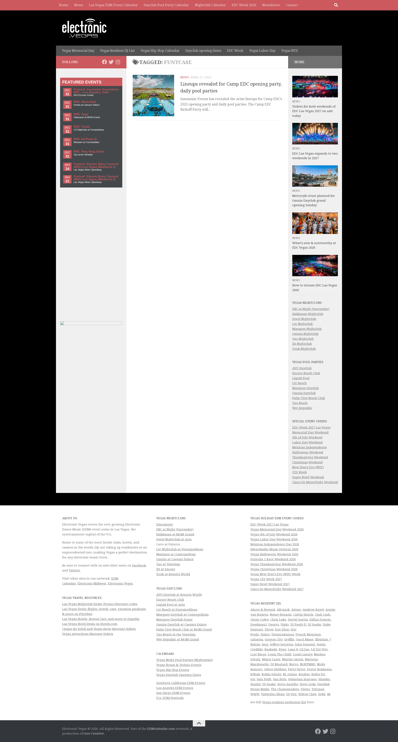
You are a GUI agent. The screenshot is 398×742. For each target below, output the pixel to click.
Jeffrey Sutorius (281, 644)
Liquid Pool (300, 378)
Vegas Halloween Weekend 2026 (274, 554)
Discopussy (164, 524)
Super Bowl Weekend (308, 477)
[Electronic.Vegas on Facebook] (104, 61)
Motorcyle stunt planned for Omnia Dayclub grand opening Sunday (313, 200)
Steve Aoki (308, 684)
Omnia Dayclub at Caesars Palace (181, 624)
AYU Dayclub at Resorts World (179, 595)
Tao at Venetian (168, 564)
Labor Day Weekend (307, 442)
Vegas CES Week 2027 (266, 579)
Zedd (321, 694)
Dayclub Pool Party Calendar (166, 5)
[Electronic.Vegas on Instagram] (117, 61)
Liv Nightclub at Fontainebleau (179, 549)
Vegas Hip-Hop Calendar (160, 51)
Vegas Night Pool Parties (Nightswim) (184, 660)
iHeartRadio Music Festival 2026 (274, 549)
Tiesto (305, 689)
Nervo (293, 664)
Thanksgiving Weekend (310, 457)
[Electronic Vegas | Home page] (84, 28)
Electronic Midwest (92, 583)
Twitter (74, 570)
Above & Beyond (262, 609)
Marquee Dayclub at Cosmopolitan (182, 614)
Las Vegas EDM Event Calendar (113, 5)
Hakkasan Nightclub (307, 314)
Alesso (296, 609)
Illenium (321, 639)
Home (63, 5)
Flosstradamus (283, 634)
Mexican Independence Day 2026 (274, 544)
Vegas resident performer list (284, 702)
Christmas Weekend (307, 462)
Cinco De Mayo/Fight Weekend (315, 482)
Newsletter (271, 5)
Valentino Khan (273, 694)
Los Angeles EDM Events (174, 688)
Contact (292, 5)
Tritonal (318, 689)
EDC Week (235, 51)
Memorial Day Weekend (310, 432)
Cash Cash (322, 614)
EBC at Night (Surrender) (310, 309)
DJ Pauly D (298, 624)
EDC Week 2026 (244, 5)
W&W (254, 694)
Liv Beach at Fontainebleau (176, 609)
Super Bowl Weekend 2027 (270, 584)
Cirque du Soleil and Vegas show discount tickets (99, 629)
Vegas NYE (289, 51)
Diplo (285, 624)
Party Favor (296, 669)
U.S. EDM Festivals (170, 698)
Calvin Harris (303, 614)
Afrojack (283, 609)
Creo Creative (94, 733)
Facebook (139, 565)
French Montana (308, 634)
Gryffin (289, 639)
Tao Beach (300, 403)
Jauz (265, 644)
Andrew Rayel (313, 609)
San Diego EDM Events (173, 693)
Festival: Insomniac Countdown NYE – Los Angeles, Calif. (96, 91)
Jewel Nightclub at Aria (174, 539)
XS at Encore (165, 569)
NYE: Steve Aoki (85, 101)
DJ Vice (291, 694)
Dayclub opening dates (203, 51)
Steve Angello (287, 684)
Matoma (311, 659)
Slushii (255, 684)
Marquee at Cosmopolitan (176, 554)
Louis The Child (279, 654)
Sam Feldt (264, 679)
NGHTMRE (307, 664)
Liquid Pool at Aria (170, 604)
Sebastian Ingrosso (302, 679)
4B (328, 694)
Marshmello (259, 664)
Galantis (256, 639)
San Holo (279, 679)
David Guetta (298, 619)
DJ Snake (314, 624)
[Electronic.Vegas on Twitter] (111, 61)
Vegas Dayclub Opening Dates (178, 675)
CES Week (299, 472)
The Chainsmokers (285, 689)
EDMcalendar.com (161, 729)
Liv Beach (299, 383)
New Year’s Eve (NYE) (308, 467)
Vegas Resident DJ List (117, 51)
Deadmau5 (258, 624)
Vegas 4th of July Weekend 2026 (273, 534)
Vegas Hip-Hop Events (172, 670)
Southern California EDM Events (180, 683)
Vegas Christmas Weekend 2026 (274, 569)
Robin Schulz (271, 674)
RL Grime (290, 674)
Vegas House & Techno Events (178, 665)
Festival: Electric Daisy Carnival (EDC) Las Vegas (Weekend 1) (96, 165)
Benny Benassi (280, 614)
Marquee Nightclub (307, 329)
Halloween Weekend (307, 452)
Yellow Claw (307, 694)
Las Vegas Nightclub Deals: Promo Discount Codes (99, 604)
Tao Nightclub (303, 339)
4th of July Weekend (307, 437)
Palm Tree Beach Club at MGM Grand (184, 629)
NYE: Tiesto (82, 126)
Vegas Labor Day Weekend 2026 (274, 539)
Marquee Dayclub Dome (174, 619)
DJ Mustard (279, 664)
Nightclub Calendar (210, 5)
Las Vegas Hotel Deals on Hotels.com (89, 624)
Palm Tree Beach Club (308, 398)
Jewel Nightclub (304, 319)
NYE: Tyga (81, 114)
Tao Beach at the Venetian (176, 634)
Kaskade (271, 649)
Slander (324, 679)
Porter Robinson (319, 669)
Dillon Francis (320, 619)
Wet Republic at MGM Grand (177, 639)
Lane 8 (293, 649)
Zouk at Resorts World (173, 574)
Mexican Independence (309, 447)
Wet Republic (302, 408)
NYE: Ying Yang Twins (89, 151)
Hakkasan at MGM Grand (175, 534)
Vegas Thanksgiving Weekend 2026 (276, 564)
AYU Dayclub (302, 368)
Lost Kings (258, 654)
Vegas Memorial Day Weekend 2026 (277, 529)
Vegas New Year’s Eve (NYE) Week (275, 574)
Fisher (265, 634)
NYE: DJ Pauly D (85, 139)
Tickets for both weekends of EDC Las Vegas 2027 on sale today (313, 111)
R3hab (255, 674)
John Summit (305, 644)
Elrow (269, 629)
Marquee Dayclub (305, 388)
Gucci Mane (304, 639)
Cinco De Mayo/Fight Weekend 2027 (276, 589)
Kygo (282, 649)
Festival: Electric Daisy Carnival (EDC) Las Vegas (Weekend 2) (96, 178)
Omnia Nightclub (305, 334)
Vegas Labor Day (262, 51)
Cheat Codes (259, 619)
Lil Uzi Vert (319, 649)
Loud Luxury (302, 654)
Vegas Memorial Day (78, 51)
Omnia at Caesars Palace (175, 559)
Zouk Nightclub (304, 349)
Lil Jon (304, 649)
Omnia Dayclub (304, 393)
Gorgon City (273, 639)
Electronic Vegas (120, 583)
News (78, 5)
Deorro (273, 624)
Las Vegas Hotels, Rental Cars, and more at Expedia (101, 619)
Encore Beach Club (306, 373)
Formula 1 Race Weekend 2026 (273, 559)
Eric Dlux (282, 629)
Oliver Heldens (275, 669)
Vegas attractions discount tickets (87, 634)
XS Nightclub (302, 344)
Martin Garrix (292, 659)
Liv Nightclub (302, 324)
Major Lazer (271, 659)
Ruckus (304, 674)
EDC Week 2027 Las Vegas (311, 427)
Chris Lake (278, 619)
